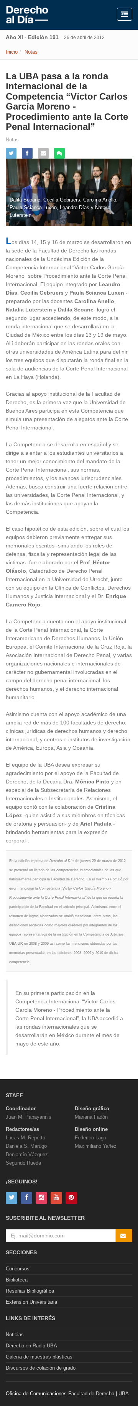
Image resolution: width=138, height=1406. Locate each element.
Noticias (15, 1334)
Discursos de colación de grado (41, 1368)
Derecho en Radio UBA (31, 1346)
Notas (31, 52)
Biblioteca (17, 1280)
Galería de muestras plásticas (39, 1357)
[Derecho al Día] (27, 15)
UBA (123, 1393)
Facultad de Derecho (91, 1393)
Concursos (18, 1269)
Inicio (12, 52)
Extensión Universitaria (31, 1302)
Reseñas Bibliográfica (30, 1291)
